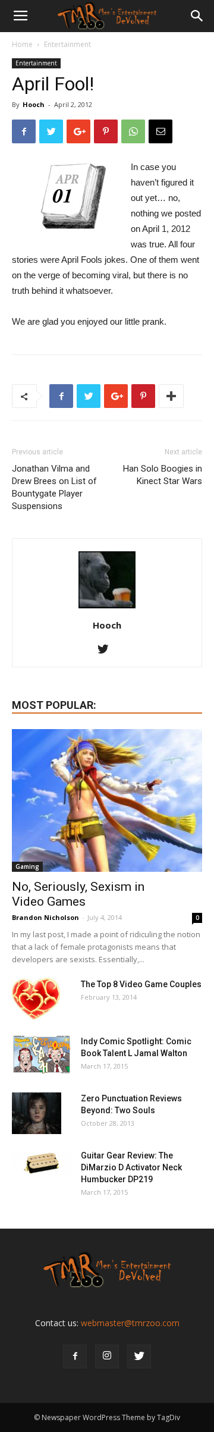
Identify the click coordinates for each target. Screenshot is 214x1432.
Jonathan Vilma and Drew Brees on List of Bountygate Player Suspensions (54, 487)
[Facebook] (75, 1356)
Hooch (34, 104)
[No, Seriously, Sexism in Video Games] (107, 800)
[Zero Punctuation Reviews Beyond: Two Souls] (36, 1113)
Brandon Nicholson (45, 917)
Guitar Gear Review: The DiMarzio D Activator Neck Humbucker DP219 (131, 1167)
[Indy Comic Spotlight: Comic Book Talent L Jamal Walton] (41, 1054)
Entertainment (67, 44)
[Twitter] (107, 650)
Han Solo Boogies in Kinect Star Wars (162, 474)
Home (22, 44)
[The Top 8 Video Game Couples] (36, 999)
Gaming (27, 866)
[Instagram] (107, 1356)
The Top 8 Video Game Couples (141, 984)
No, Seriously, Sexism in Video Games (78, 894)
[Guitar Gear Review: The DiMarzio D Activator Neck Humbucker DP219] (41, 1164)
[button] (197, 16)
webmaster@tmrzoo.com (130, 1323)
